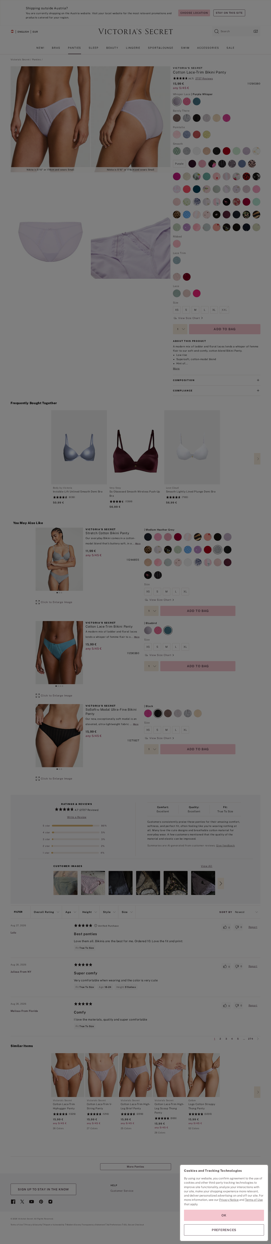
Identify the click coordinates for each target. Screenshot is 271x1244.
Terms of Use (254, 1199)
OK (224, 1215)
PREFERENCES (224, 1230)
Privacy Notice (229, 1199)
